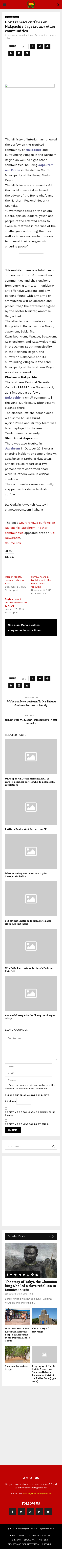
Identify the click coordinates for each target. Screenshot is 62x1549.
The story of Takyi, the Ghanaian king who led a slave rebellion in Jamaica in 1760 (31, 1285)
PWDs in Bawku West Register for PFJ (26, 829)
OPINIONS (16, 1540)
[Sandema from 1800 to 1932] (17, 1354)
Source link (13, 543)
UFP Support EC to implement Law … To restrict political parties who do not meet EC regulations (30, 781)
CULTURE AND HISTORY (39, 1535)
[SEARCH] (53, 1146)
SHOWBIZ (46, 1544)
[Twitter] (21, 1511)
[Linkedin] (39, 1511)
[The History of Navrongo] (44, 1316)
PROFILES (43, 1540)
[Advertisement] (33, 70)
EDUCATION (29, 1540)
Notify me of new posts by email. (27, 1124)
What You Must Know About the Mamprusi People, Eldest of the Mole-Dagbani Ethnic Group (17, 1334)
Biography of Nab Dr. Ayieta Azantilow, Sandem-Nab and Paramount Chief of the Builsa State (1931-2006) (44, 1373)
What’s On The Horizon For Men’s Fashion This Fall (29, 969)
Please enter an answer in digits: (27, 1095)
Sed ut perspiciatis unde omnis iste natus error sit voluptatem (28, 922)
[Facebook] (12, 1511)
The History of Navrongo (40, 1330)
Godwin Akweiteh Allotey (20, 35)
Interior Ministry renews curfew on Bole (15, 580)
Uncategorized (12, 17)
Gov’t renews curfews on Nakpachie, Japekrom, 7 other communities (30, 528)
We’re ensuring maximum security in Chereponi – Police (26, 875)
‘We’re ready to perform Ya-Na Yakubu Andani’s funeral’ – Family (31, 703)
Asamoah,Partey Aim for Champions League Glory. (30, 1017)
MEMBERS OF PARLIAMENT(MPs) (23, 1544)
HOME (12, 1535)
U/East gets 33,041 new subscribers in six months (31, 721)
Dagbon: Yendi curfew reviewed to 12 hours (16, 602)
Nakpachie (13, 397)
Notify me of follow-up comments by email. (30, 1113)
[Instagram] (30, 1511)
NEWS (21, 1535)
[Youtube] (48, 1511)
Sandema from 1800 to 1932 (16, 1367)
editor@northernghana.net (38, 1493)
